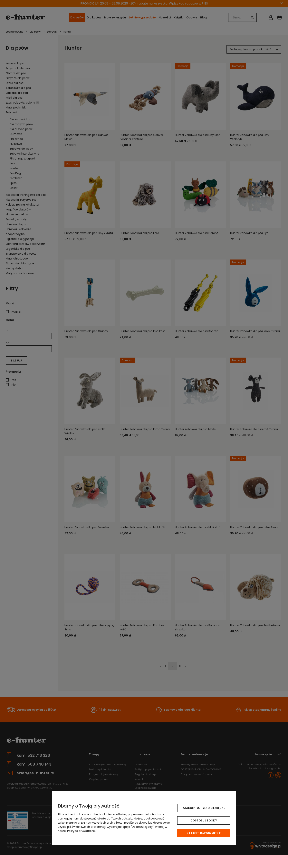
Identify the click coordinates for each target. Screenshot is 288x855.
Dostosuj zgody (203, 820)
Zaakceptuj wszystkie (204, 833)
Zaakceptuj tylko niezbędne (203, 808)
